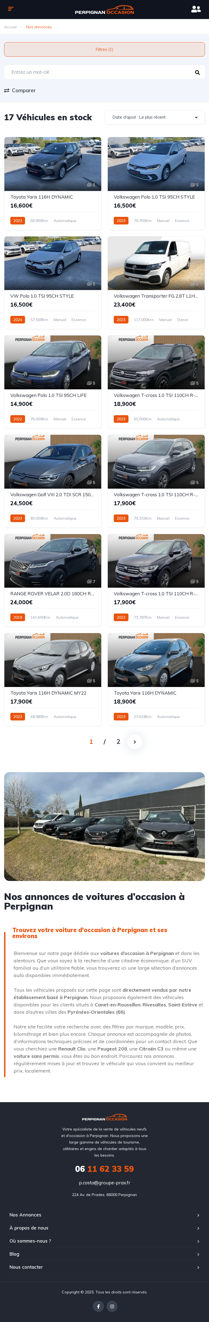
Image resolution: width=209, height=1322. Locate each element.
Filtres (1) (104, 49)
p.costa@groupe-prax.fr (104, 1182)
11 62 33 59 (104, 1169)
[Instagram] (112, 1306)
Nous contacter (26, 1267)
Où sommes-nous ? (30, 1241)
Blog (14, 1254)
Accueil (10, 26)
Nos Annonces (25, 1215)
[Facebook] (98, 1306)
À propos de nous (29, 1228)
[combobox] (154, 117)
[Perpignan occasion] (104, 9)
